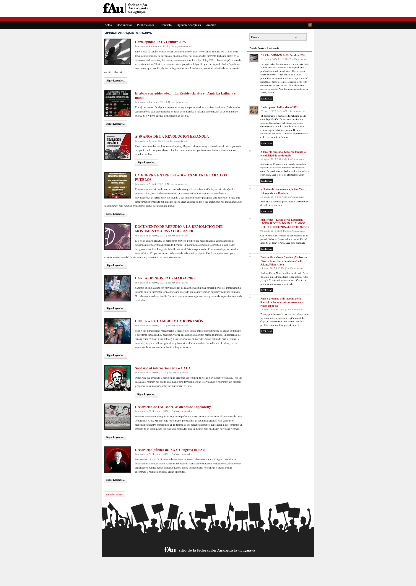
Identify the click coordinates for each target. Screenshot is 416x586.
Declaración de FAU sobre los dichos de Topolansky (173, 406)
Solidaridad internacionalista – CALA (163, 367)
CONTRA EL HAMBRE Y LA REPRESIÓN (169, 320)
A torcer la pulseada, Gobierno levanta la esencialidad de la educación (283, 153)
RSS (310, 25)
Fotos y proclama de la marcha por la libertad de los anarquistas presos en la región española (282, 302)
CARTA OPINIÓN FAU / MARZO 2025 (165, 277)
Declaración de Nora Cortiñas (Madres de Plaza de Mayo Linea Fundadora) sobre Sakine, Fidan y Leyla (283, 261)
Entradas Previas (114, 494)
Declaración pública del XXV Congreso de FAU (170, 449)
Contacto (166, 25)
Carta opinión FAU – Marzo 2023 (279, 107)
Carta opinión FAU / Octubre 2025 (160, 41)
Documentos (124, 25)
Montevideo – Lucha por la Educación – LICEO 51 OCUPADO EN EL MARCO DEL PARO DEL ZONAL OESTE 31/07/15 (284, 223)
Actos (108, 25)
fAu (208, 8)
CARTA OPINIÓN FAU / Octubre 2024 (283, 55)
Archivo (211, 25)
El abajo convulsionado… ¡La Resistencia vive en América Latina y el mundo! (185, 95)
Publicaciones (144, 25)
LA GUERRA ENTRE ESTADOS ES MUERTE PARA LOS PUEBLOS (181, 177)
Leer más (266, 98)
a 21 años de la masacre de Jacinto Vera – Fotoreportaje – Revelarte (283, 191)
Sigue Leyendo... (115, 80)
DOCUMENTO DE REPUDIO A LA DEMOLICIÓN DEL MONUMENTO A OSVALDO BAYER (179, 228)
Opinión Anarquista (189, 25)
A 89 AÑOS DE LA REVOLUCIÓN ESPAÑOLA (172, 136)
